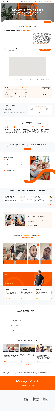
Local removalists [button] (23, 1)
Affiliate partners (26, 396)
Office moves (35, 402)
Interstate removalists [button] (29, 1)
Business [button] (38, 1)
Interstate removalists (36, 395)
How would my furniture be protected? (16, 320)
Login (24, 404)
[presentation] (48, 205)
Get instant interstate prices (44, 49)
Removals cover (35, 397)
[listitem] (9, 93)
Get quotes (49, 1)
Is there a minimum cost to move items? (16, 317)
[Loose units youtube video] (8, 199)
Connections (35, 399)
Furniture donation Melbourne (26, 353)
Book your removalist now (27, 237)
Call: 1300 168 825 (30, 385)
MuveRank (25, 398)
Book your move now (46, 88)
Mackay (23, 30)
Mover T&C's (45, 395)
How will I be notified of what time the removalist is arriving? (19, 315)
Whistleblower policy (46, 400)
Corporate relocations (36, 398)
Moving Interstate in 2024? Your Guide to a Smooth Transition (10, 353)
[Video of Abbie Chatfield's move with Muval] (21, 253)
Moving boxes (35, 404)
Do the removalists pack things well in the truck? (17, 333)
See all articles (27, 364)
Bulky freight (35, 401)
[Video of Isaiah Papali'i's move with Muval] (46, 253)
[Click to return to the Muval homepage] (5, 1)
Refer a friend (26, 400)
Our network (25, 395)
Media (25, 397)
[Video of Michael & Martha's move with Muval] (33, 253)
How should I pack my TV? (14, 325)
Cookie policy (45, 399)
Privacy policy (45, 398)
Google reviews (38, 235)
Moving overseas (35, 396)
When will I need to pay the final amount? (16, 330)
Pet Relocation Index (20, 96)
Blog (24, 402)
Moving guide (26, 399)
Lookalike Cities (16, 96)
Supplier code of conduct (46, 401)
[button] (26, 64)
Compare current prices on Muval (37, 43)
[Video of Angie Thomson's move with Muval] (9, 253)
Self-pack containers (36, 400)
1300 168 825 (43, 1)
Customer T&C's (45, 396)
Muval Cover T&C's (45, 397)
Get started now (27, 148)
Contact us (25, 401)
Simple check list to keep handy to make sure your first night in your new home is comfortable (44, 354)
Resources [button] (34, 1)
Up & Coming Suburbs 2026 (26, 96)
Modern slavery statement (46, 402)
